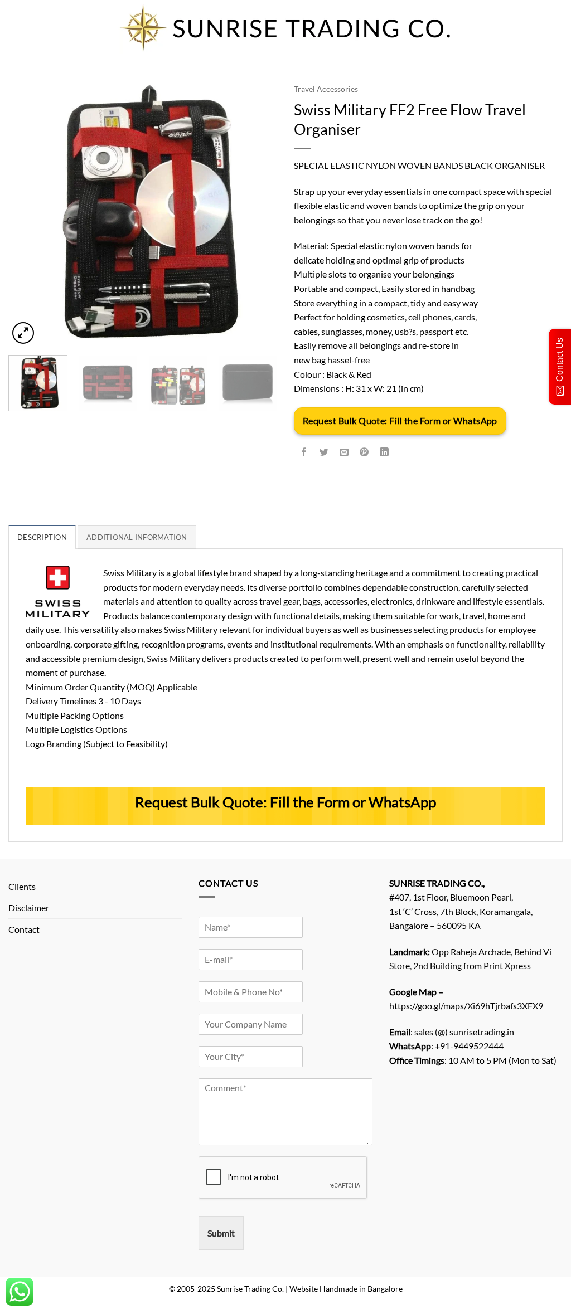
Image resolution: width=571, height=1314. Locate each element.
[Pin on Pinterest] (364, 452)
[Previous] (28, 212)
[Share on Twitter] (324, 452)
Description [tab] (42, 537)
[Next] (258, 212)
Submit (221, 1233)
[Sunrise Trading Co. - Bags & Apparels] (285, 28)
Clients (22, 886)
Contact (24, 929)
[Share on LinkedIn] (384, 452)
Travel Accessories (326, 89)
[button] (23, 333)
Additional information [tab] (136, 537)
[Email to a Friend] (344, 452)
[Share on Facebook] (304, 452)
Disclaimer (28, 907)
